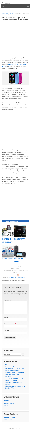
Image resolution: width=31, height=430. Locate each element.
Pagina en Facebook (9, 417)
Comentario (7, 300)
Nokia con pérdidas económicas (7, 259)
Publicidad (7, 400)
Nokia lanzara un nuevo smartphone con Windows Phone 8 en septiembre (7, 240)
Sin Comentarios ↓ (22, 277)
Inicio (3, 13)
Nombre (6, 317)
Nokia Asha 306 (21, 280)
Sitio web (6, 330)
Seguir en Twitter (8, 419)
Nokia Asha (14, 280)
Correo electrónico (9, 324)
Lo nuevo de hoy (9, 13)
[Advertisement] (15, 38)
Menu (3, 6)
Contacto (6, 402)
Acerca (6, 405)
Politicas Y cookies (9, 403)
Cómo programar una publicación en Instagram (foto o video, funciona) (14, 374)
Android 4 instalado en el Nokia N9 (19, 239)
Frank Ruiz (21, 275)
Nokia (10, 280)
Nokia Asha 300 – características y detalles (19, 260)
